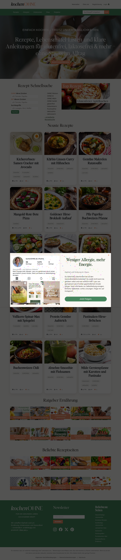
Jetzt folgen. (86, 299)
